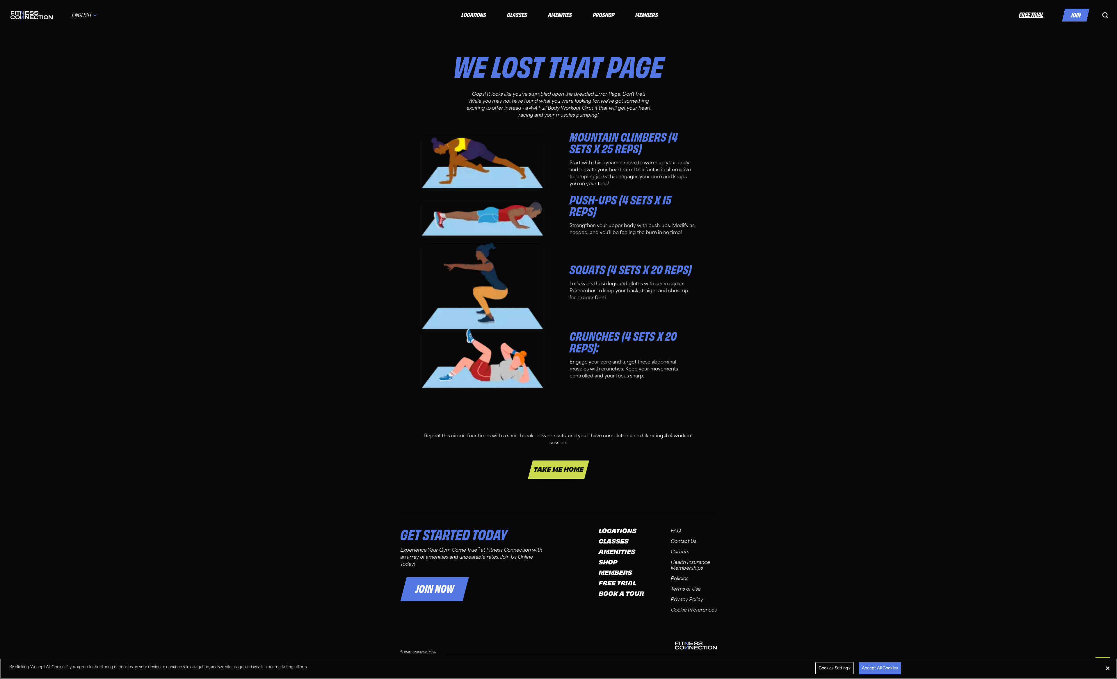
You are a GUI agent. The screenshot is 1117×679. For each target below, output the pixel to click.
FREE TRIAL (1031, 14)
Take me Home (559, 469)
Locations (473, 15)
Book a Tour (621, 594)
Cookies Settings (835, 668)
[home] (31, 15)
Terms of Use (686, 589)
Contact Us (683, 541)
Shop (608, 562)
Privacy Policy (687, 599)
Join (1076, 15)
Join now (434, 589)
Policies (680, 578)
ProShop (603, 15)
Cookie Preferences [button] (694, 610)
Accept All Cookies (880, 668)
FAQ (676, 531)
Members (646, 15)
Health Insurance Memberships (690, 565)
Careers (680, 552)
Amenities (560, 15)
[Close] (1107, 668)
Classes (517, 15)
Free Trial (617, 583)
